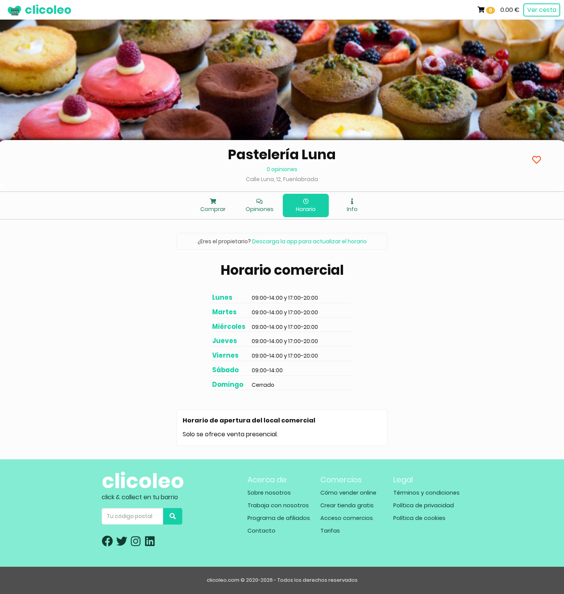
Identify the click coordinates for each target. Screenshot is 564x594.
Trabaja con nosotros (278, 505)
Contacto (261, 531)
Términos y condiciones (426, 493)
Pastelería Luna (282, 154)
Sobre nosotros (269, 493)
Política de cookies (419, 518)
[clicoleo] (6, 9)
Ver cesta (541, 9)
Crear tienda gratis (347, 505)
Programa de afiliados (278, 518)
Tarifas (330, 531)
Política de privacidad (423, 505)
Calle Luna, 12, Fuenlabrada (282, 179)
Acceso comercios (346, 518)
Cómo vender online (348, 493)
